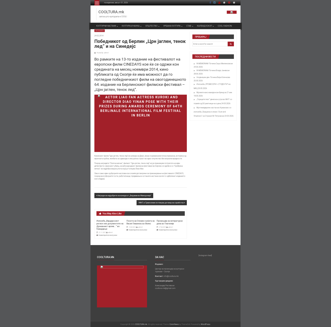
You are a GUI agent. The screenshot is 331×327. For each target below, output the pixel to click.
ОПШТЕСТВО (151, 26)
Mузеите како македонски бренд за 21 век (214, 92)
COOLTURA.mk (111, 12)
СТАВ (188, 26)
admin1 (110, 232)
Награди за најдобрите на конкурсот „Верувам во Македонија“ (124, 195)
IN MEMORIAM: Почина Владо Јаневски (213, 70)
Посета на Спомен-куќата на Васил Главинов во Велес (140, 222)
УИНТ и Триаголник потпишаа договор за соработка (161, 203)
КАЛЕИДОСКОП (204, 26)
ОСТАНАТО (99, 31)
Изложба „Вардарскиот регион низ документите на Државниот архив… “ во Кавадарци (109, 225)
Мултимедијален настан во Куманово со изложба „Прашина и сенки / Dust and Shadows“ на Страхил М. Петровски (212, 112)
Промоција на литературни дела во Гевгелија (170, 222)
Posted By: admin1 (102, 53)
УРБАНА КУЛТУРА (171, 26)
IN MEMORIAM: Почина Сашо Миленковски (215, 63)
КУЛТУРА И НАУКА (131, 26)
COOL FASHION (225, 26)
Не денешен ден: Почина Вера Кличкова (213, 77)
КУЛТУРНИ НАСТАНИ (106, 26)
